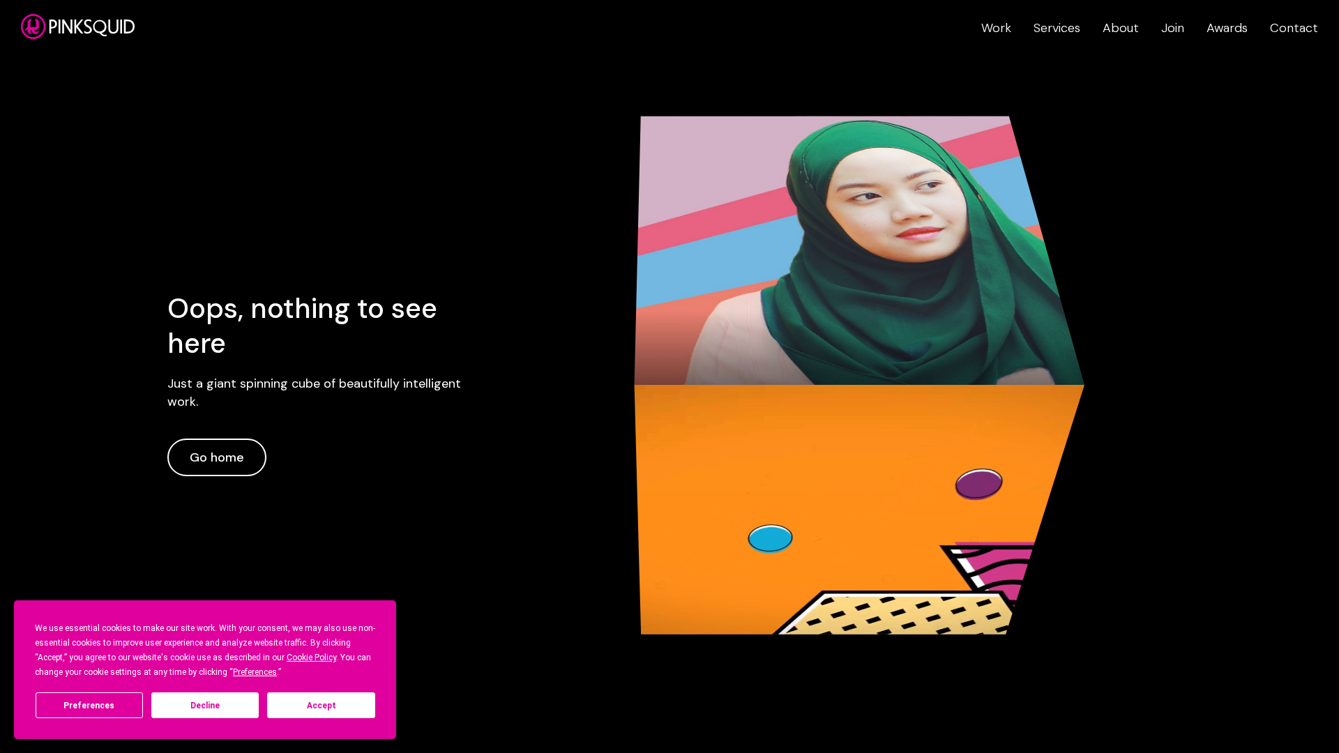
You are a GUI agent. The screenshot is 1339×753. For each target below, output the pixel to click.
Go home (217, 457)
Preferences (88, 705)
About (1121, 28)
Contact (1294, 28)
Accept (321, 705)
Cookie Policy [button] (311, 657)
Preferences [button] (255, 672)
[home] (78, 26)
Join (1172, 28)
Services (1057, 28)
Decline (205, 705)
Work (996, 28)
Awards (1227, 28)
